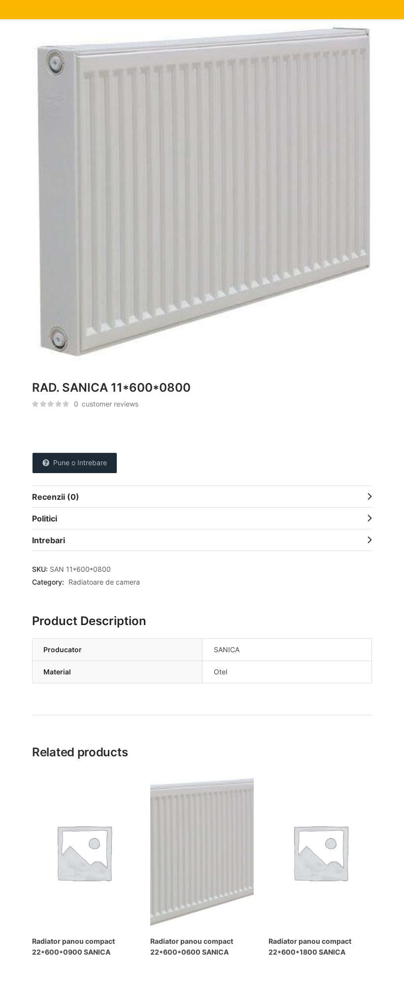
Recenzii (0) (55, 497)
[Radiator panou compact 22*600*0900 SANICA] (83, 852)
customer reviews (106, 404)
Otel (220, 671)
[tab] (202, 496)
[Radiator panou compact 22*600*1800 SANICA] (320, 852)
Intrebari (48, 540)
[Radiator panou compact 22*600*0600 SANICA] (202, 852)
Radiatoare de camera (104, 582)
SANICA (226, 649)
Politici (44, 518)
